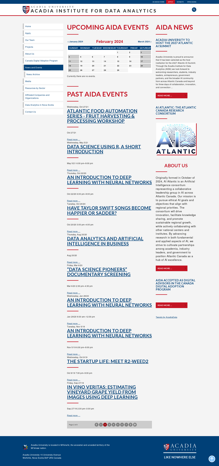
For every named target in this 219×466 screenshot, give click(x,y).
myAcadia (191, 2)
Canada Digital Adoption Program (41, 60)
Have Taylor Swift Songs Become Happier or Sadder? (109, 210)
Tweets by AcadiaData (166, 317)
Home (28, 26)
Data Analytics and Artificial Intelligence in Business (105, 241)
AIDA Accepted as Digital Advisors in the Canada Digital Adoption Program (175, 285)
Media (28, 81)
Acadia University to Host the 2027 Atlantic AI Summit (174, 43)
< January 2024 (75, 41)
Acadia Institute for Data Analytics (94, 10)
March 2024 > (144, 41)
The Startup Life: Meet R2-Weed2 (107, 361)
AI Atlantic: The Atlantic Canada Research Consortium (176, 110)
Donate (180, 2)
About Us (29, 53)
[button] (194, 9)
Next (130, 425)
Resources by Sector (35, 88)
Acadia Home (159, 2)
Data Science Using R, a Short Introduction (104, 149)
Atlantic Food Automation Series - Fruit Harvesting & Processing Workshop (102, 116)
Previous (96, 425)
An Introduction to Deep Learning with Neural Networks (109, 179)
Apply (170, 2)
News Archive (33, 74)
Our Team (29, 40)
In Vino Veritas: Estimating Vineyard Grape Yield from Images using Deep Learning (102, 392)
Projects (29, 46)
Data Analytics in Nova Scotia (39, 104)
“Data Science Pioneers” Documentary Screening (99, 271)
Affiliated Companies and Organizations (37, 96)
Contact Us (30, 111)
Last (135, 425)
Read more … (73, 139)
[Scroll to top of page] (212, 459)
